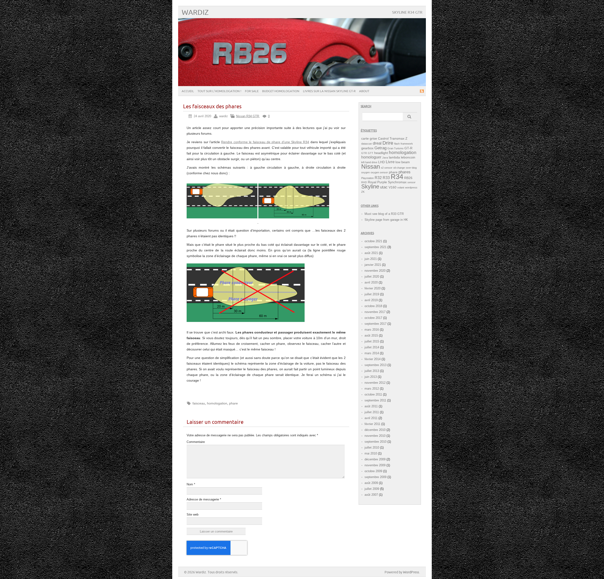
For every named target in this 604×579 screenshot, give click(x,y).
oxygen (365, 172)
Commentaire (196, 442)
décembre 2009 (375, 459)
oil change (399, 167)
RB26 (408, 178)
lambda (394, 157)
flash (397, 143)
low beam (402, 162)
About (364, 91)
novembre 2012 (375, 382)
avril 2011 (371, 418)
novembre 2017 (375, 312)
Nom (191, 484)
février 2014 (373, 359)
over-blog (411, 167)
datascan (366, 143)
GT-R (408, 148)
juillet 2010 (372, 447)
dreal (377, 143)
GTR (364, 153)
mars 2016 (372, 329)
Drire (387, 143)
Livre (390, 161)
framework (407, 143)
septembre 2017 (375, 323)
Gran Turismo (395, 148)
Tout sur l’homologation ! (219, 91)
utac (384, 187)
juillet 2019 (372, 294)
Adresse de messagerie (204, 499)
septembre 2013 (375, 365)
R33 (386, 178)
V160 (392, 187)
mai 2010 (371, 453)
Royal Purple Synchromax (387, 182)
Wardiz (195, 12)
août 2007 (371, 494)
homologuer (371, 157)
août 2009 (371, 483)
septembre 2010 (375, 441)
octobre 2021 (373, 241)
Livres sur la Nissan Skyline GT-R (329, 91)
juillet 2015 (372, 341)
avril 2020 (371, 282)
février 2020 (373, 288)
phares (404, 172)
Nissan (370, 166)
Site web (192, 514)
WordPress (411, 572)
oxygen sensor (379, 172)
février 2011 (372, 424)
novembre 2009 (375, 465)
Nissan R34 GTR (247, 116)
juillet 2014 (372, 347)
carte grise (369, 138)
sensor (411, 182)
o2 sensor (386, 167)
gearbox (367, 148)
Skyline (370, 186)
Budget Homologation (280, 91)
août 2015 (371, 335)
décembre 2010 (375, 430)
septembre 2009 (375, 477)
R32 (378, 178)
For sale (252, 91)
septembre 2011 (375, 400)
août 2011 (371, 406)
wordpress (411, 187)
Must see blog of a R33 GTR (384, 214)
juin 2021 (371, 259)
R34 (397, 176)
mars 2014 (372, 353)
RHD (364, 182)
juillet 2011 (372, 412)
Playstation (367, 178)
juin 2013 (371, 377)
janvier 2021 (373, 265)
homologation (217, 403)
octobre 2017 (373, 318)
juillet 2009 (372, 489)
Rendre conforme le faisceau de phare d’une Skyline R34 (265, 142)
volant (400, 187)
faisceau (199, 403)
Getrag (380, 148)
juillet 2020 (372, 276)
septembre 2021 (375, 247)
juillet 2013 (372, 371)
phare (233, 403)
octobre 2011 (373, 394)
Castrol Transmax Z (392, 138)
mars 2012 (372, 388)
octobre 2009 (373, 471)
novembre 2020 (375, 270)
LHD (381, 162)
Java (385, 157)
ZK (363, 191)
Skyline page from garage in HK (386, 219)
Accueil (188, 91)
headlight (381, 153)
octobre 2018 (373, 306)
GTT (370, 153)
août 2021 (371, 253)
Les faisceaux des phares (212, 106)
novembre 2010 (375, 435)
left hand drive (369, 162)
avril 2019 (371, 300)
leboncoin (408, 157)
